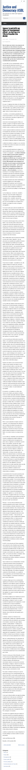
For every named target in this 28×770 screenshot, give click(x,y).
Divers (5, 752)
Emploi (5, 754)
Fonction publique (7, 761)
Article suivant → (21, 744)
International (6, 766)
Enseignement (7, 41)
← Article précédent (7, 744)
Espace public (7, 759)
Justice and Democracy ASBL (13, 8)
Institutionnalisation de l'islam (10, 764)
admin (7, 39)
